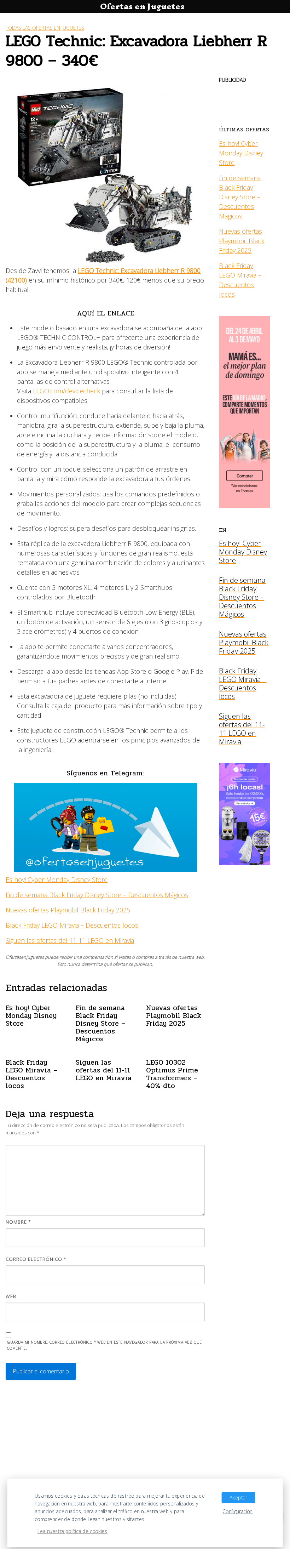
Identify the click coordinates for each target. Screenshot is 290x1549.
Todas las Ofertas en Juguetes (45, 27)
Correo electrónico (36, 1259)
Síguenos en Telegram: (105, 773)
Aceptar (238, 1497)
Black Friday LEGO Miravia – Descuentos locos (72, 925)
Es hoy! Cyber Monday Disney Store (57, 879)
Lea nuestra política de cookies (72, 1531)
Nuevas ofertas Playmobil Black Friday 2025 (68, 910)
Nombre (18, 1222)
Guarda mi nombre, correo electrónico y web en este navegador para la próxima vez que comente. (104, 1345)
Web (11, 1296)
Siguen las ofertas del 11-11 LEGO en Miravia (70, 940)
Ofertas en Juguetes (142, 6)
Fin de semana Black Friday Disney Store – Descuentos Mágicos (97, 894)
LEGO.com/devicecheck (66, 391)
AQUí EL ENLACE (105, 313)
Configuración (237, 1511)
